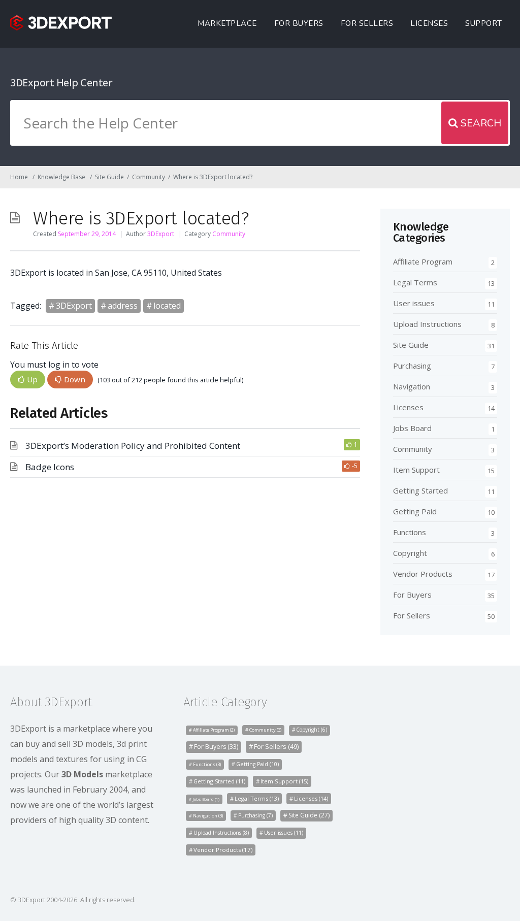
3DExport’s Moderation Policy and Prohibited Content (132, 445)
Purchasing (412, 365)
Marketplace (227, 23)
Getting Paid (415, 511)
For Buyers (298, 23)
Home (19, 177)
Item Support (416, 470)
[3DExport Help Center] (61, 22)
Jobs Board (412, 428)
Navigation (411, 386)
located (167, 305)
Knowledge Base (61, 177)
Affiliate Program (422, 261)
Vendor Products (422, 574)
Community (148, 177)
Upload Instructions (427, 324)
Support (483, 23)
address (123, 305)
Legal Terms (415, 282)
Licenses (429, 23)
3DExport (160, 233)
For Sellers (367, 23)
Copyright (410, 553)
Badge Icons (49, 467)
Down (74, 379)
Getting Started (420, 490)
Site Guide (109, 177)
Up (32, 379)
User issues (414, 303)
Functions (409, 532)
